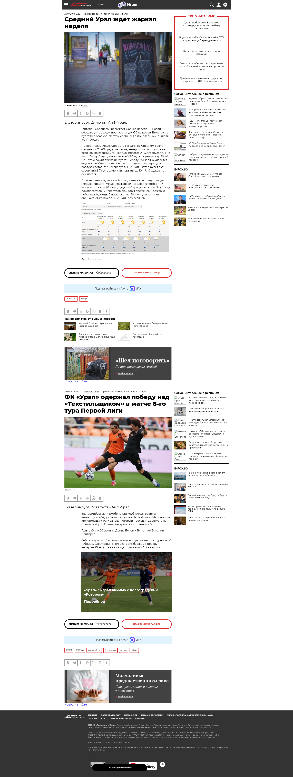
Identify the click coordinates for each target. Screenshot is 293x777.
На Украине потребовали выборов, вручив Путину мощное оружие (206, 197)
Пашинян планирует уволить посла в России (208, 485)
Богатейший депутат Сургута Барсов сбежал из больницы (207, 496)
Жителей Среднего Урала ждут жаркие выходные (95, 324)
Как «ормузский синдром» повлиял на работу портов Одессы (206, 474)
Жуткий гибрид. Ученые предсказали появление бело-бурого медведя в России (208, 101)
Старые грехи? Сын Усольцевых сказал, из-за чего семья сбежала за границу (208, 456)
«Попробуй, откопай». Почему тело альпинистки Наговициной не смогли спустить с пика (207, 112)
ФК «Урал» (69, 490)
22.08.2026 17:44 (72, 391)
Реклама (92, 715)
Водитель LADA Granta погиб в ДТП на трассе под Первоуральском (201, 39)
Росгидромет (95, 259)
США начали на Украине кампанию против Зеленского (206, 519)
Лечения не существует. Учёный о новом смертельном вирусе (206, 410)
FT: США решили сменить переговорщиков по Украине (203, 186)
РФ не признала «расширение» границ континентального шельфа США (206, 508)
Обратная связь (96, 719)
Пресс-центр (130, 715)
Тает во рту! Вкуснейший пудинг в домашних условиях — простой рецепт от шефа (207, 135)
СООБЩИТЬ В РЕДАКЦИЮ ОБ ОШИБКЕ (127, 719)
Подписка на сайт (110, 715)
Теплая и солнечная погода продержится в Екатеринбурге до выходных (97, 337)
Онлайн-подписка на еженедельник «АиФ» (190, 715)
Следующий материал (120, 768)
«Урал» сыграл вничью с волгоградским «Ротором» (121, 592)
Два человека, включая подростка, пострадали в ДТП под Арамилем (201, 80)
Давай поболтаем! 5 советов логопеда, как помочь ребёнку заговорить (201, 25)
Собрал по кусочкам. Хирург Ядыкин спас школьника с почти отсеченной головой (208, 157)
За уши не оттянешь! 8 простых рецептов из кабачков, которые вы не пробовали (208, 445)
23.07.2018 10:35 (72, 14)
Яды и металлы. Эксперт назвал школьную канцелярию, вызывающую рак (205, 124)
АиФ (85, 105)
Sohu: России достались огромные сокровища (206, 220)
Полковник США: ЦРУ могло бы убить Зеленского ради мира (205, 175)
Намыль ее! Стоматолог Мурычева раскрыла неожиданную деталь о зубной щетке (207, 434)
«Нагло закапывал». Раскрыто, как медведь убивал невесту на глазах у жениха (208, 423)
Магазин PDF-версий (152, 715)
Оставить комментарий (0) (147, 273)
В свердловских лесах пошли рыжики (201, 53)
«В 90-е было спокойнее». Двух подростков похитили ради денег (207, 144)
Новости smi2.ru (75, 381)
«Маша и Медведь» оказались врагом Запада (208, 208)
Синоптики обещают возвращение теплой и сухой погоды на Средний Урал (201, 66)
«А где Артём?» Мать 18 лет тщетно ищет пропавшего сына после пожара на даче (207, 400)
